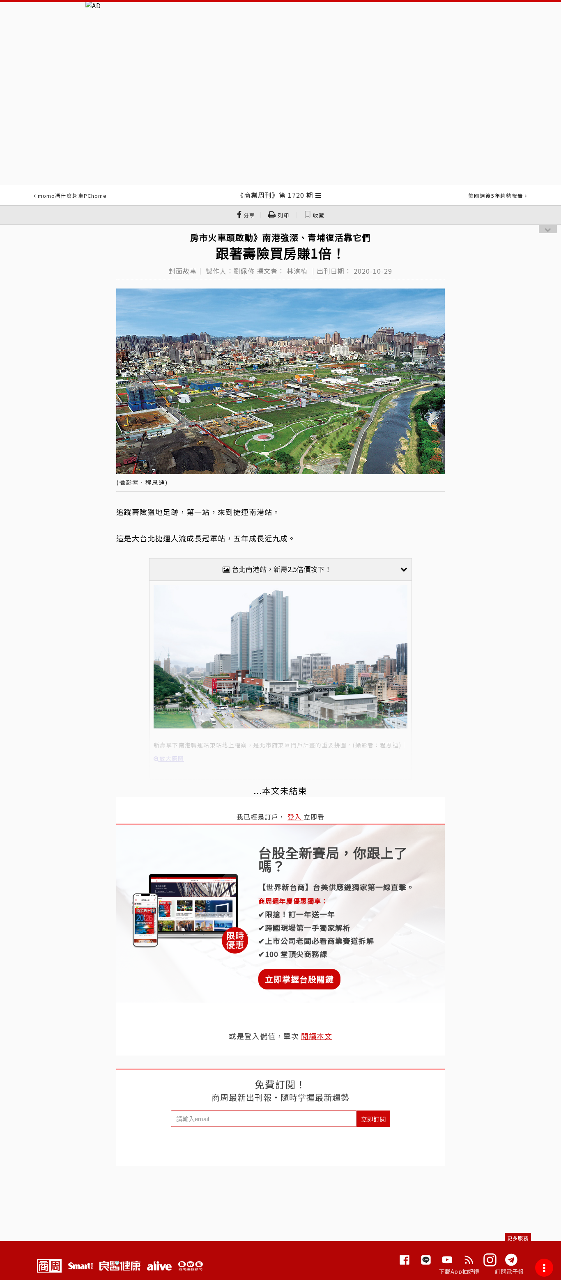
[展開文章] (318, 195)
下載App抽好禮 (459, 1271)
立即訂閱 (373, 1119)
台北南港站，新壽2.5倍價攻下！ (280, 569)
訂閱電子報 (509, 1271)
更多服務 (518, 1237)
